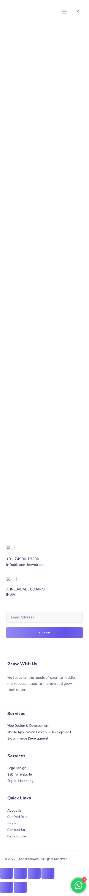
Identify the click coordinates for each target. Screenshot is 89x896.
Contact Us (16, 830)
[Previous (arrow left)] (6, 887)
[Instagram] (17, 698)
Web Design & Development (28, 726)
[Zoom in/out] (47, 873)
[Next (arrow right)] (20, 887)
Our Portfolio (17, 817)
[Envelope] (24, 698)
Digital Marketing (20, 781)
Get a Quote (16, 836)
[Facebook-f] (9, 698)
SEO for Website (19, 774)
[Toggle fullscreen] (34, 873)
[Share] (20, 873)
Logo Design (16, 768)
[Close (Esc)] (6, 873)
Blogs (11, 823)
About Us (14, 810)
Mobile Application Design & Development (39, 732)
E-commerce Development (27, 739)
